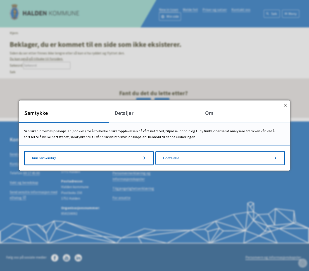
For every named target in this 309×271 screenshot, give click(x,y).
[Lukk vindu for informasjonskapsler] (285, 105)
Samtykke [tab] (36, 112)
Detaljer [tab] (124, 112)
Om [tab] (209, 112)
